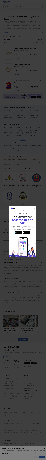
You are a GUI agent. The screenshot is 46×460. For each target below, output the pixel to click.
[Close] (34, 208)
